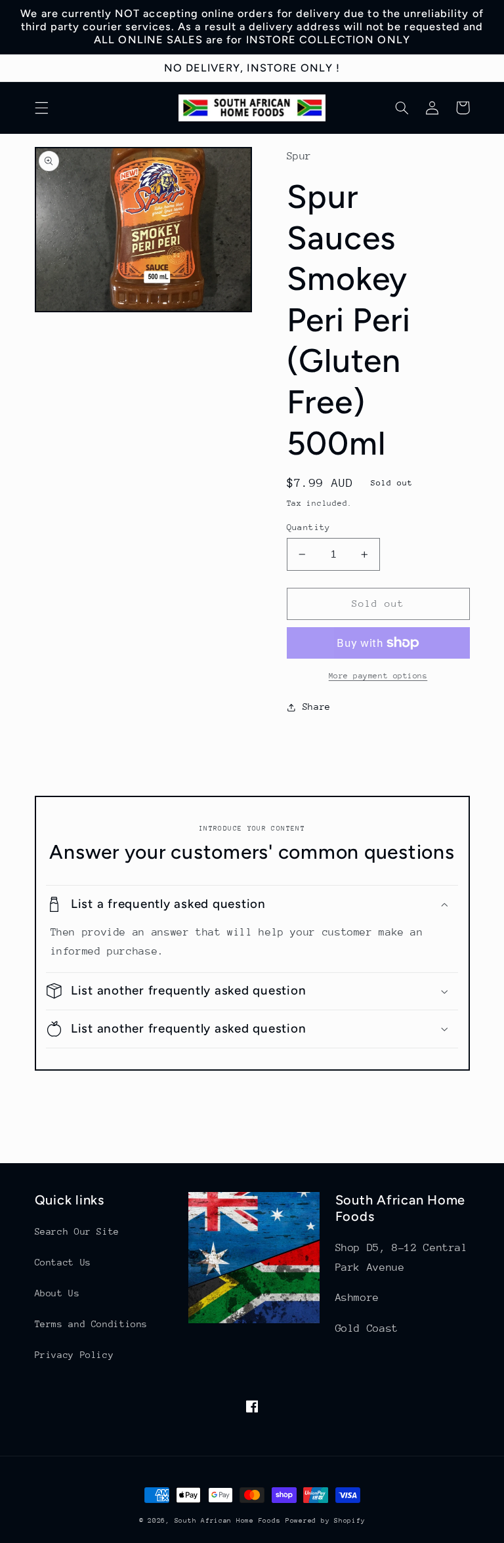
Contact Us (63, 1262)
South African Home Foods (228, 1521)
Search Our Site (77, 1231)
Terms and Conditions (91, 1324)
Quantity (309, 527)
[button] (41, 108)
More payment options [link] (378, 675)
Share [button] (317, 706)
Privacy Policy (74, 1354)
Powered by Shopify (325, 1521)
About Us (57, 1293)
